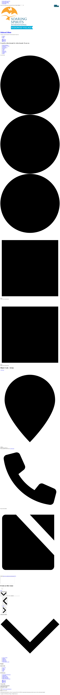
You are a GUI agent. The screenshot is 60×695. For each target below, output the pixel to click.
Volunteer (3, 36)
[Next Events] (2, 589)
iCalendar (3, 658)
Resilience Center (4, 676)
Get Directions (12, 448)
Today (1, 590)
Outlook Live (4, 660)
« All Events (2, 370)
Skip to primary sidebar (5, 2)
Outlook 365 (4, 659)
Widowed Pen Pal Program (6, 678)
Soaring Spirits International (6, 674)
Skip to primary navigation (6, 1)
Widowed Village (5, 32)
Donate (3, 37)
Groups (3, 668)
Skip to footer (4, 3)
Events (3, 670)
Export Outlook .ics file (5, 661)
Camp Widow (4, 675)
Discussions (4, 667)
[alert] (30, 266)
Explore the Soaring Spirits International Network (7, 5)
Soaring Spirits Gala (5, 677)
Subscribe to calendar (4, 614)
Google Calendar (4, 657)
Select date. (9, 595)
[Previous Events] (2, 588)
